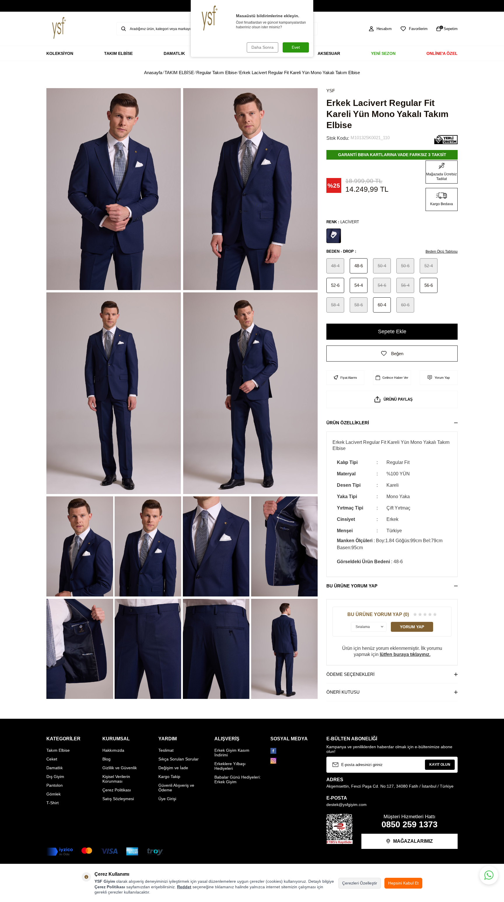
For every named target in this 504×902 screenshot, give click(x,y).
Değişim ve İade (173, 767)
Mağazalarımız (413, 841)
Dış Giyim (55, 776)
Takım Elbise (58, 750)
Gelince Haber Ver (395, 377)
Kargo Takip (169, 776)
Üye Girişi (167, 798)
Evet (296, 47)
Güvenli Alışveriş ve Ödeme (176, 787)
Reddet (184, 886)
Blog (106, 759)
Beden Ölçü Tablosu (442, 252)
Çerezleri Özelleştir (359, 883)
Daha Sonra (262, 47)
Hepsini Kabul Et (403, 883)
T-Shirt (52, 802)
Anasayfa (153, 72)
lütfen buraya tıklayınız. (405, 654)
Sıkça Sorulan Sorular (178, 759)
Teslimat (166, 750)
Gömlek (53, 794)
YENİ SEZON (383, 53)
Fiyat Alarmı (348, 377)
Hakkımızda (113, 750)
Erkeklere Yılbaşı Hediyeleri (230, 766)
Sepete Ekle (392, 331)
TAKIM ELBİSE (118, 53)
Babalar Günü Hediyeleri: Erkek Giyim (237, 779)
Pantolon (54, 785)
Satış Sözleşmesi (118, 798)
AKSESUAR (329, 53)
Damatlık (54, 767)
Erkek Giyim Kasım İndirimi (231, 752)
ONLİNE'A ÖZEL (442, 53)
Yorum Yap (442, 377)
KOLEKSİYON (59, 53)
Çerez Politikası (116, 790)
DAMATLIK (174, 53)
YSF (330, 90)
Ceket (51, 759)
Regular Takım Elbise (216, 72)
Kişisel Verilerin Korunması (116, 779)
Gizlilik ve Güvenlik (119, 767)
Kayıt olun (439, 765)
